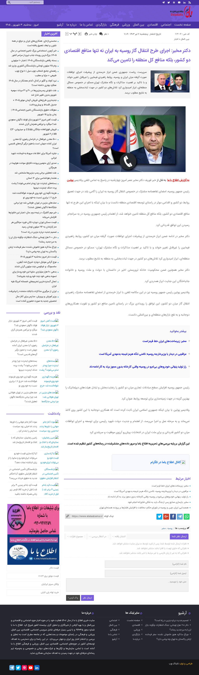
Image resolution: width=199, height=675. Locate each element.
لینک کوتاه (108, 516)
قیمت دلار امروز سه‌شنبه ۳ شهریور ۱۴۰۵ (38, 257)
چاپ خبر (93, 34)
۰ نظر (106, 34)
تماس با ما (86, 24)
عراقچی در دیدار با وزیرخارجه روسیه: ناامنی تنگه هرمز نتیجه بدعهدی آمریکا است (142, 354)
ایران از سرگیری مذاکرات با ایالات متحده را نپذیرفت (32, 291)
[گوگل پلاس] (166, 517)
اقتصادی (152, 24)
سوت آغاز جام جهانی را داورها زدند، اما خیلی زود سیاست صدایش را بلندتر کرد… (23, 426)
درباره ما (71, 24)
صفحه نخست (182, 24)
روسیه (170, 528)
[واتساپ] (186, 517)
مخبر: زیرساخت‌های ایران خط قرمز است (164, 341)
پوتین (70, 180)
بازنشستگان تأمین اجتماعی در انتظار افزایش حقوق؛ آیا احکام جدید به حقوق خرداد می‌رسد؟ (23, 473)
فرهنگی (114, 24)
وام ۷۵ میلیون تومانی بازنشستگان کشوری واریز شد (32, 66)
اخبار (176, 39)
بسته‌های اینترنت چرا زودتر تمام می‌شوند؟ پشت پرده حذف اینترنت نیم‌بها (24, 365)
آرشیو (60, 24)
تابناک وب (174, 664)
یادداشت (54, 414)
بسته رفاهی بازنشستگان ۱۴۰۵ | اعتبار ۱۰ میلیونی (34, 61)
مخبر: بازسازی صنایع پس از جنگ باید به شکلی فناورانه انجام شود (158, 502)
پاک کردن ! (73, 598)
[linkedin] (184, 2)
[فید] (189, 2)
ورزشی (126, 24)
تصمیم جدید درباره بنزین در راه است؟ (39, 232)
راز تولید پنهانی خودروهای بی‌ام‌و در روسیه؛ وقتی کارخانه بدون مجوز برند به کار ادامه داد (137, 367)
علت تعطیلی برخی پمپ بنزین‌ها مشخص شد (36, 173)
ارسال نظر (87, 598)
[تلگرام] (163, 2)
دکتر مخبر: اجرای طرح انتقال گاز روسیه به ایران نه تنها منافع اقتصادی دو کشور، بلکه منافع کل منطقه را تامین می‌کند (127, 55)
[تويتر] (168, 2)
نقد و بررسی (52, 312)
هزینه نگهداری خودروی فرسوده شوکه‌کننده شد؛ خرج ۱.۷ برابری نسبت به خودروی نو (23, 381)
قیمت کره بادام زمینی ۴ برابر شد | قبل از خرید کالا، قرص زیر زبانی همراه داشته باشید (23, 489)
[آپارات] (174, 2)
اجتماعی (166, 24)
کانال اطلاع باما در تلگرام (165, 462)
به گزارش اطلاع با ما (178, 180)
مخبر (164, 528)
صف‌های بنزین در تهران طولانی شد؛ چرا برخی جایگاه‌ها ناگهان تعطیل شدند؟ (23, 397)
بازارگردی (101, 24)
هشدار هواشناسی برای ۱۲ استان (41, 178)
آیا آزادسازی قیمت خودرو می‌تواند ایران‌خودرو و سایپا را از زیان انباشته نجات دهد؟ (22, 458)
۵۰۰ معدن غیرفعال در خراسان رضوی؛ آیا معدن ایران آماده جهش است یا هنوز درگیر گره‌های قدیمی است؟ (33, 143)
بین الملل (138, 24)
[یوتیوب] (179, 2)
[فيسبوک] (173, 517)
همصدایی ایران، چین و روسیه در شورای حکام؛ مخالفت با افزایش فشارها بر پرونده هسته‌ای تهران (144, 508)
